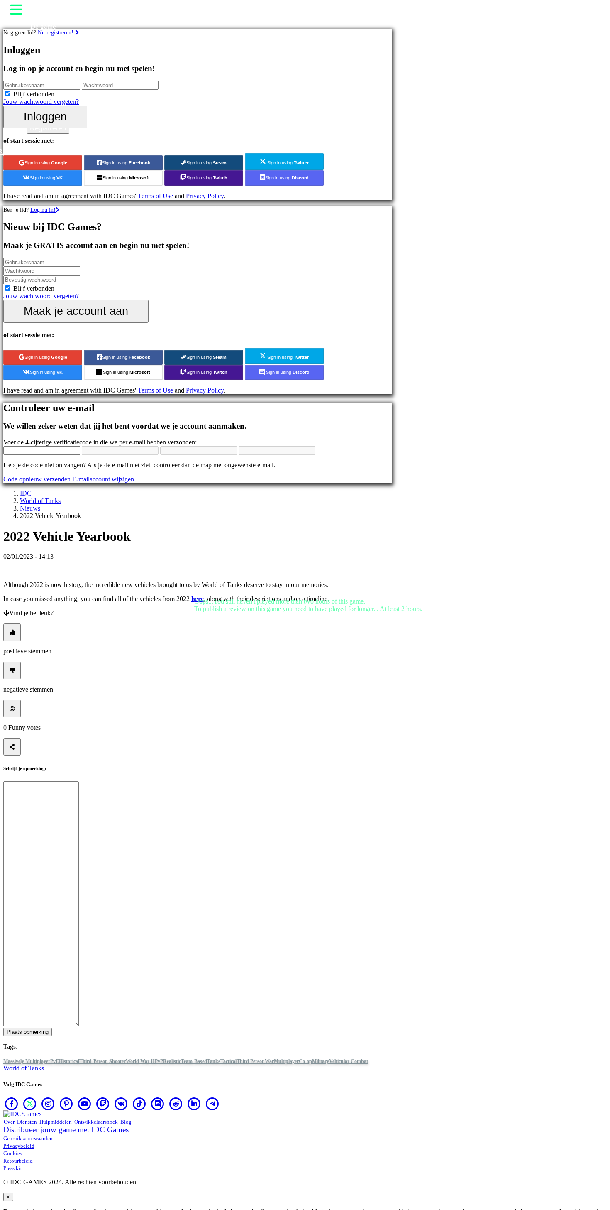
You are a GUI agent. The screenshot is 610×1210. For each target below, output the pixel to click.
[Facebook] (11, 1103)
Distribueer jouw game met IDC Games (66, 1129)
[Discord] (157, 1103)
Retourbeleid (18, 1161)
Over (9, 1122)
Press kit (12, 1168)
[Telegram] (212, 1103)
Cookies (12, 1153)
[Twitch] (103, 1103)
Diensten (27, 1122)
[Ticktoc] (139, 1103)
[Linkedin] (194, 1103)
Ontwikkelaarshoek (96, 1122)
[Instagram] (48, 1103)
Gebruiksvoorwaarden (28, 1138)
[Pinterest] (66, 1103)
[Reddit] (176, 1103)
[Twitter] (30, 1103)
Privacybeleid (18, 1146)
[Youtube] (84, 1103)
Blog (126, 1122)
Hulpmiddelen (55, 1122)
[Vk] (121, 1103)
